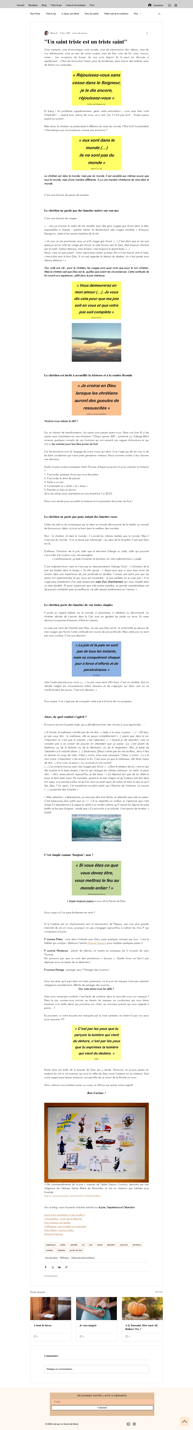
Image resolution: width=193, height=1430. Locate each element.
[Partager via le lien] (66, 1267)
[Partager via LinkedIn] (59, 1267)
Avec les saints (92, 13)
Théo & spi (51, 13)
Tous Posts (35, 13)
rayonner (124, 1245)
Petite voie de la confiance (116, 13)
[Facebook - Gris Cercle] (169, 5)
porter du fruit (76, 1250)
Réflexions (64, 1257)
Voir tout (159, 1291)
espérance (51, 1245)
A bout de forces (42, 1325)
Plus (136, 13)
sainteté (73, 1245)
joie (90, 1245)
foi (83, 1245)
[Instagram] (175, 5)
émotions (137, 1245)
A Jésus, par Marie (70, 13)
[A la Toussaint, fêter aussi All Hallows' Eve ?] (142, 1308)
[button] (159, 14)
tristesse (61, 1250)
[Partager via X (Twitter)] (52, 1267)
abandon (111, 1245)
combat (49, 1250)
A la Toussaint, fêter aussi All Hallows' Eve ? (141, 1327)
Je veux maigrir (88, 1325)
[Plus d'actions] (147, 33)
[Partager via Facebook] (45, 1267)
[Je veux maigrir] (96, 1308)
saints (99, 1245)
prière (63, 1245)
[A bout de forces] (50, 1308)
